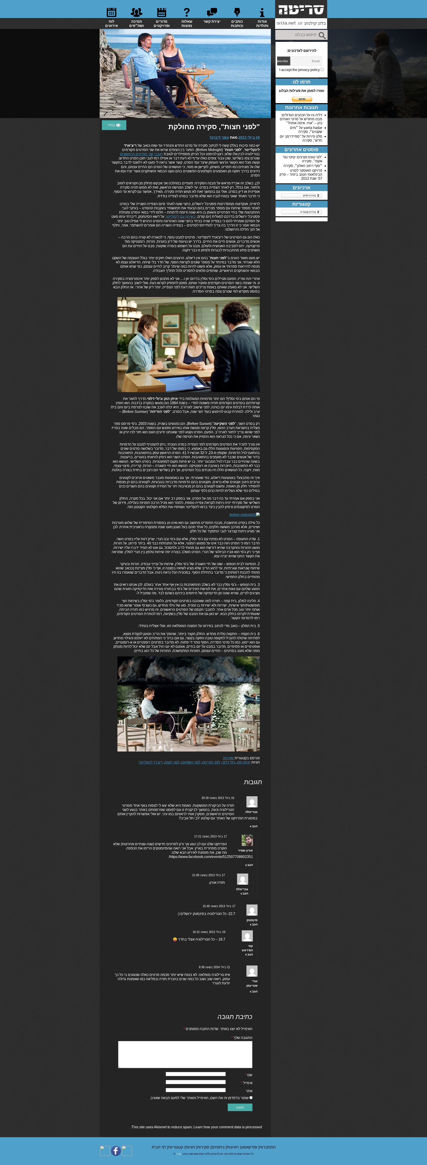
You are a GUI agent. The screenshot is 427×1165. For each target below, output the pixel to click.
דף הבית (159, 1147)
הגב (255, 826)
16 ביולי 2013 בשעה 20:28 (217, 798)
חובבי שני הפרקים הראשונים (141, 154)
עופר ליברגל (219, 137)
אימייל (246, 1083)
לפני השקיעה (190, 762)
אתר (249, 1091)
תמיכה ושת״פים (136, 24)
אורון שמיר (245, 850)
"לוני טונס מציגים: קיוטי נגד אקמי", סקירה (302, 159)
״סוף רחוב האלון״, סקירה (303, 166)
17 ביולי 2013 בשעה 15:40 (219, 906)
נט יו (178, 1153)
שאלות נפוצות (186, 24)
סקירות (228, 758)
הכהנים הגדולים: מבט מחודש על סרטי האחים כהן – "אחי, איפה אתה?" (301, 119)
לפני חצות (172, 762)
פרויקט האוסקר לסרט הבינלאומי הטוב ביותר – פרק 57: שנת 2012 (301, 174)
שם (248, 1075)
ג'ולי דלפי (229, 762)
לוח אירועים (111, 24)
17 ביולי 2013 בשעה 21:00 (208, 875)
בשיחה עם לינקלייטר (180, 216)
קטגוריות (176, 1147)
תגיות (190, 1147)
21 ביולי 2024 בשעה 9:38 (214, 967)
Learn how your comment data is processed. (196, 1127)
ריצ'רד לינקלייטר (151, 762)
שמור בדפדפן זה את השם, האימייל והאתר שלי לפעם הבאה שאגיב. (199, 1098)
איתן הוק (243, 762)
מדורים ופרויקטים (162, 24)
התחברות (267, 1147)
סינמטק (252, 920)
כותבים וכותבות (237, 24)
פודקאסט (249, 1147)
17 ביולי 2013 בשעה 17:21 (210, 836)
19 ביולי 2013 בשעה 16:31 (209, 932)
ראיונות (233, 1147)
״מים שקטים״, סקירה (306, 130)
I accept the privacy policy (300, 70)
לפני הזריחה (211, 762)
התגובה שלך (241, 1038)
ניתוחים (218, 1147)
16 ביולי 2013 (249, 137)
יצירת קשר (211, 21)
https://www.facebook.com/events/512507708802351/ (211, 857)
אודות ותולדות (262, 24)
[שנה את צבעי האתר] (114, 125)
